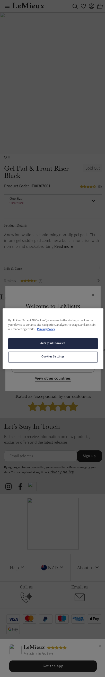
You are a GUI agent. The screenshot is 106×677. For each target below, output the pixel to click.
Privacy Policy (46, 329)
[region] (53, 338)
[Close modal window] (93, 295)
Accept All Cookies (52, 343)
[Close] (100, 647)
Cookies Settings (53, 357)
